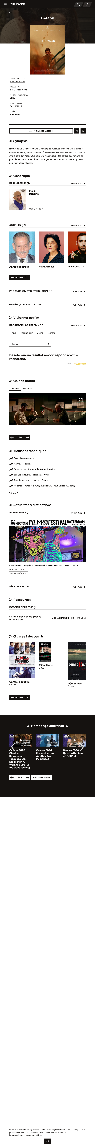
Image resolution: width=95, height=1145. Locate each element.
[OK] (47, 1141)
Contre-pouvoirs (19, 681)
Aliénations (45, 665)
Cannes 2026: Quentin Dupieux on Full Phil (73, 753)
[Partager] (76, 131)
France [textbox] (15, 344)
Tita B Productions (18, 89)
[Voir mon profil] (87, 4)
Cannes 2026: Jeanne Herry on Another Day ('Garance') (45, 754)
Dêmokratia (75, 683)
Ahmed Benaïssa (19, 266)
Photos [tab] (15, 388)
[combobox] (30, 343)
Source (70, 364)
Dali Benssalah (76, 266)
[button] (80, 400)
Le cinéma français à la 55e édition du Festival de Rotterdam (44, 565)
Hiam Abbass (46, 266)
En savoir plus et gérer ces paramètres (25, 1135)
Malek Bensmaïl (17, 81)
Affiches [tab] (27, 388)
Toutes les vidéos (41, 777)
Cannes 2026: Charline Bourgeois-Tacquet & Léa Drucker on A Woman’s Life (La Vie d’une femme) (19, 759)
